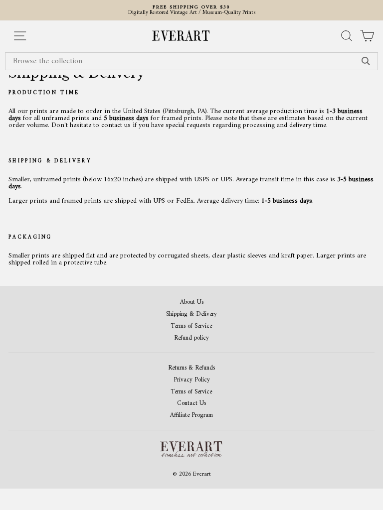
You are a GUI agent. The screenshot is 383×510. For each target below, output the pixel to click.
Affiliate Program (191, 415)
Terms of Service (191, 326)
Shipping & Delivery (191, 314)
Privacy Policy (192, 380)
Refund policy (191, 338)
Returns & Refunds (191, 368)
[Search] (366, 61)
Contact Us (191, 403)
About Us (191, 302)
